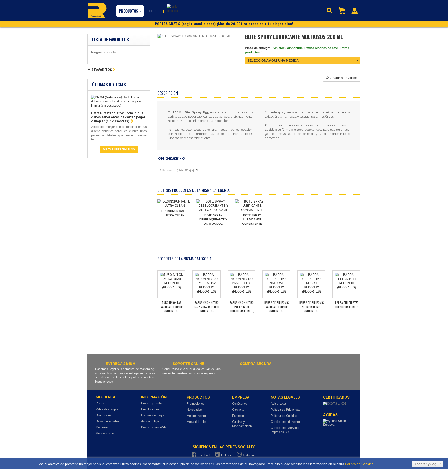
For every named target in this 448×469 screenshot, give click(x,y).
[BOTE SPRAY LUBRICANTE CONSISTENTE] (252, 206)
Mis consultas (105, 433)
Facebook (238, 415)
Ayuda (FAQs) (150, 421)
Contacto (238, 409)
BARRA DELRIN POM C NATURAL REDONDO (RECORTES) (276, 307)
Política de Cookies (284, 415)
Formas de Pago (152, 415)
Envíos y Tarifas (152, 403)
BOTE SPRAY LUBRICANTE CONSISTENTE (252, 219)
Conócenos (239, 403)
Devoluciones (150, 409)
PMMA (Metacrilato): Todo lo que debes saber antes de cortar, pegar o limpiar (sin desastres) (118, 117)
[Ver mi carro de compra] (342, 10)
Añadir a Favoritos (343, 78)
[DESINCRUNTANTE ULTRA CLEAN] (175, 204)
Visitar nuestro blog (119, 149)
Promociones (195, 403)
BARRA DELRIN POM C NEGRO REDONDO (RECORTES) (311, 307)
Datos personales (107, 421)
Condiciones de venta (285, 422)
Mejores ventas (197, 415)
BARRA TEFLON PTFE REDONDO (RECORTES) (346, 305)
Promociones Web (153, 427)
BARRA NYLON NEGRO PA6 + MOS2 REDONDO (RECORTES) (206, 307)
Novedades (194, 409)
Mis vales (102, 427)
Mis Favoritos (100, 70)
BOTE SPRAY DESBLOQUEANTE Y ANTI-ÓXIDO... (213, 219)
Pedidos (101, 403)
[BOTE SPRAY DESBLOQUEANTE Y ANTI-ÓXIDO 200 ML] (213, 206)
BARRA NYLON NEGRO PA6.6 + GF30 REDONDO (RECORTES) (241, 307)
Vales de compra (107, 409)
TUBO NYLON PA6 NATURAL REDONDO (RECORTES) (172, 307)
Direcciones (104, 415)
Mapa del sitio (196, 422)
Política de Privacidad (285, 409)
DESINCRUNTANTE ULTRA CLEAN (174, 213)
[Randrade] (97, 10)
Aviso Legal (279, 403)
